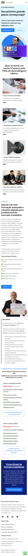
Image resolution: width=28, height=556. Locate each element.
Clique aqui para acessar (14, 489)
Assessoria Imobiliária (11, 438)
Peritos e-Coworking (6, 527)
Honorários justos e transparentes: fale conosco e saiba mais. (14, 450)
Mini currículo (6, 319)
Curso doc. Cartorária (11, 395)
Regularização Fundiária (11, 441)
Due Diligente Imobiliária (11, 436)
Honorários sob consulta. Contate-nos (13, 429)
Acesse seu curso (8, 30)
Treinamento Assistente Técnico (13, 404)
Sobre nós (20, 30)
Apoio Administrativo (10, 443)
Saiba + (5, 102)
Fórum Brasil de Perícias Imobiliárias (14, 465)
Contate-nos (6, 286)
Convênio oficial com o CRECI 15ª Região (14, 368)
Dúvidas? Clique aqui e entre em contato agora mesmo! (14, 413)
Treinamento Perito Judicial (12, 402)
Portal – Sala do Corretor (7, 524)
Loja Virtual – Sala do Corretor (9, 532)
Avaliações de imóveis (11, 433)
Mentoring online (9, 407)
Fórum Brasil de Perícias (7, 529)
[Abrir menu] (26, 2)
